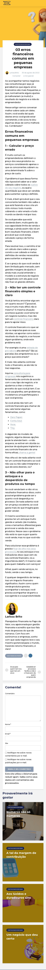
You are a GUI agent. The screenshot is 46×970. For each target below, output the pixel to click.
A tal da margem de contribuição (21, 854)
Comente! (16, 76)
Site (6, 743)
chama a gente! (27, 452)
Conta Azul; (16, 421)
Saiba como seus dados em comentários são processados (21, 780)
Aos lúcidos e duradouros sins (18, 895)
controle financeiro (23, 319)
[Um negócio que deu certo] (23, 944)
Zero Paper (16, 417)
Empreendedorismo (22, 44)
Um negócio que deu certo (22, 936)
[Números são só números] (23, 821)
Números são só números (18, 814)
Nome (8, 724)
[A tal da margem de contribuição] (23, 862)
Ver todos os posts (14, 656)
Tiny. (12, 428)
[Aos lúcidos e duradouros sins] (23, 903)
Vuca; (13, 424)
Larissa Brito (14, 73)
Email (7, 734)
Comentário (10, 693)
